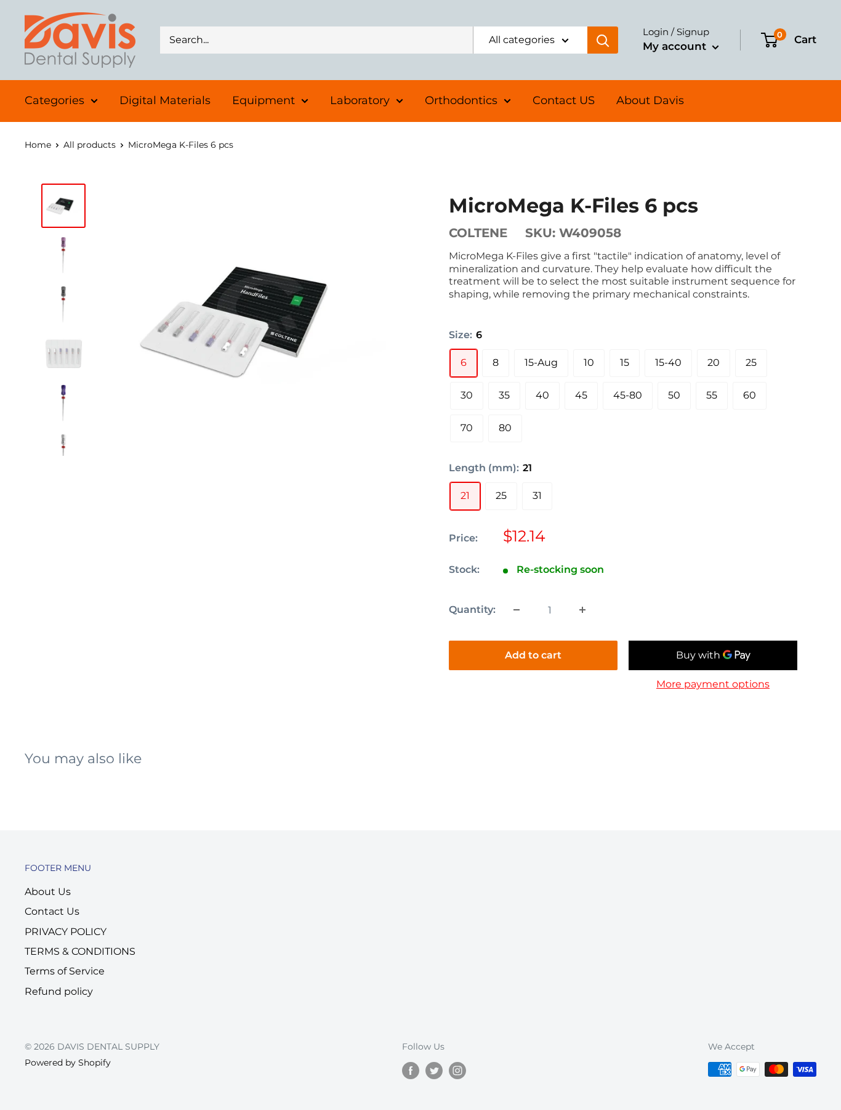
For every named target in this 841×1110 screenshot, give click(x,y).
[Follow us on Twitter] (434, 1070)
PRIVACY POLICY (66, 932)
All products (89, 144)
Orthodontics (461, 100)
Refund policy (59, 991)
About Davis (650, 100)
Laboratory (360, 100)
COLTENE (478, 232)
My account (676, 46)
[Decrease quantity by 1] (516, 610)
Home (38, 144)
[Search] (602, 40)
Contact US (564, 100)
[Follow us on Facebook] (410, 1070)
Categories (54, 100)
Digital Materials (165, 100)
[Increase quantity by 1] (582, 610)
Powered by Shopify (68, 1062)
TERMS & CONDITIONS (80, 951)
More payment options (713, 684)
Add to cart (533, 655)
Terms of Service (65, 971)
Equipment (263, 100)
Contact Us (52, 911)
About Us (48, 891)
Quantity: (472, 609)
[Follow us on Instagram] (457, 1070)
